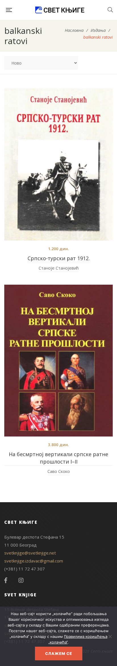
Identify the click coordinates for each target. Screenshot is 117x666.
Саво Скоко (58, 471)
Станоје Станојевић (59, 268)
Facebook (5, 580)
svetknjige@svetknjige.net (30, 553)
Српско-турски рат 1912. (59, 258)
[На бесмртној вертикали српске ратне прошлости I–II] (58, 361)
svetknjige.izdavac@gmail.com (33, 561)
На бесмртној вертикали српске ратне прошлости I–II (58, 458)
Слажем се (58, 653)
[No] (110, 636)
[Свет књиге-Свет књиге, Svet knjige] (59, 10)
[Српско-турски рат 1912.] (58, 164)
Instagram (21, 580)
